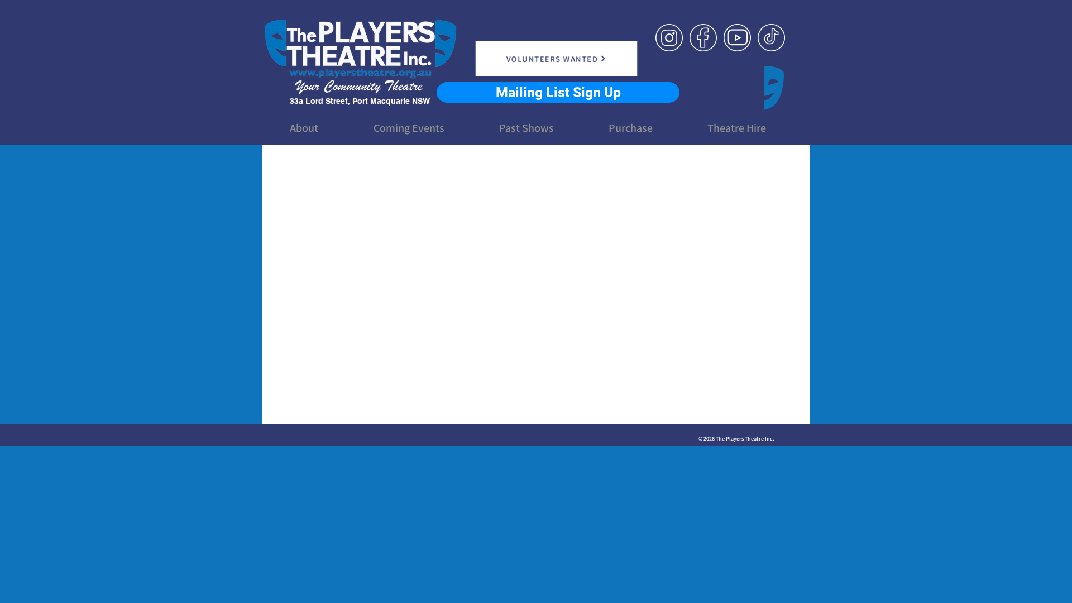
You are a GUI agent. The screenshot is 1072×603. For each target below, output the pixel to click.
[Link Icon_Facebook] (703, 37)
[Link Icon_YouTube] (737, 37)
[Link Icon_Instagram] (669, 37)
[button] (304, 128)
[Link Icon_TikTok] (771, 37)
